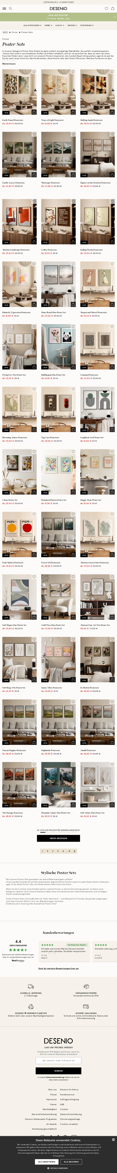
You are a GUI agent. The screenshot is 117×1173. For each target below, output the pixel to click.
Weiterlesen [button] (9, 63)
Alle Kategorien (31, 25)
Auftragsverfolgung (69, 1099)
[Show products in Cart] (113, 8)
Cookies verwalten (69, 1124)
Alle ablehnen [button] (71, 1162)
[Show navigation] (4, 8)
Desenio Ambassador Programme (41, 1119)
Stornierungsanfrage (70, 1119)
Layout (59, 25)
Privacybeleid (58, 1156)
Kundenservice (67, 1094)
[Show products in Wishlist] (106, 8)
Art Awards (51, 1124)
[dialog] (58, 1154)
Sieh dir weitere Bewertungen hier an (58, 968)
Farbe (47, 25)
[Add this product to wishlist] (34, 71)
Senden (58, 1071)
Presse (53, 1094)
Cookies (64, 1109)
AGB (62, 1104)
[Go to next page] (74, 851)
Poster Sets (27, 32)
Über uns (52, 1089)
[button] (58, 1168)
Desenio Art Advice (69, 1089)
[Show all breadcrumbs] (5, 32)
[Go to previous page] (42, 851)
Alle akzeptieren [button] (46, 1162)
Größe (71, 25)
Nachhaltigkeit (50, 1109)
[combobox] (113, 1139)
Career (53, 1104)
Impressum (51, 1099)
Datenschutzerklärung (55, 1077)
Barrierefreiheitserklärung (44, 1114)
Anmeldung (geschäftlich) (44, 1129)
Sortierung (86, 25)
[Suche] (10, 8)
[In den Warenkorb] (34, 112)
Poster (15, 32)
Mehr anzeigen (58, 838)
